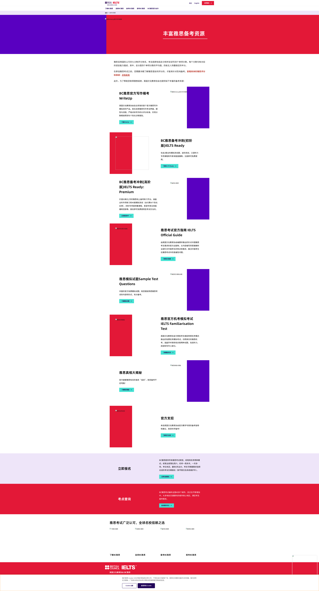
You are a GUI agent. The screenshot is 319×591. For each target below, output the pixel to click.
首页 (106, 13)
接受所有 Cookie (146, 585)
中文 (190, 3)
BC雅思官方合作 (153, 8)
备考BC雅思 (130, 8)
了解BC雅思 (109, 8)
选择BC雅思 (120, 8)
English (196, 3)
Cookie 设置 (129, 585)
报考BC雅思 (141, 8)
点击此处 (126, 74)
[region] (159, 583)
